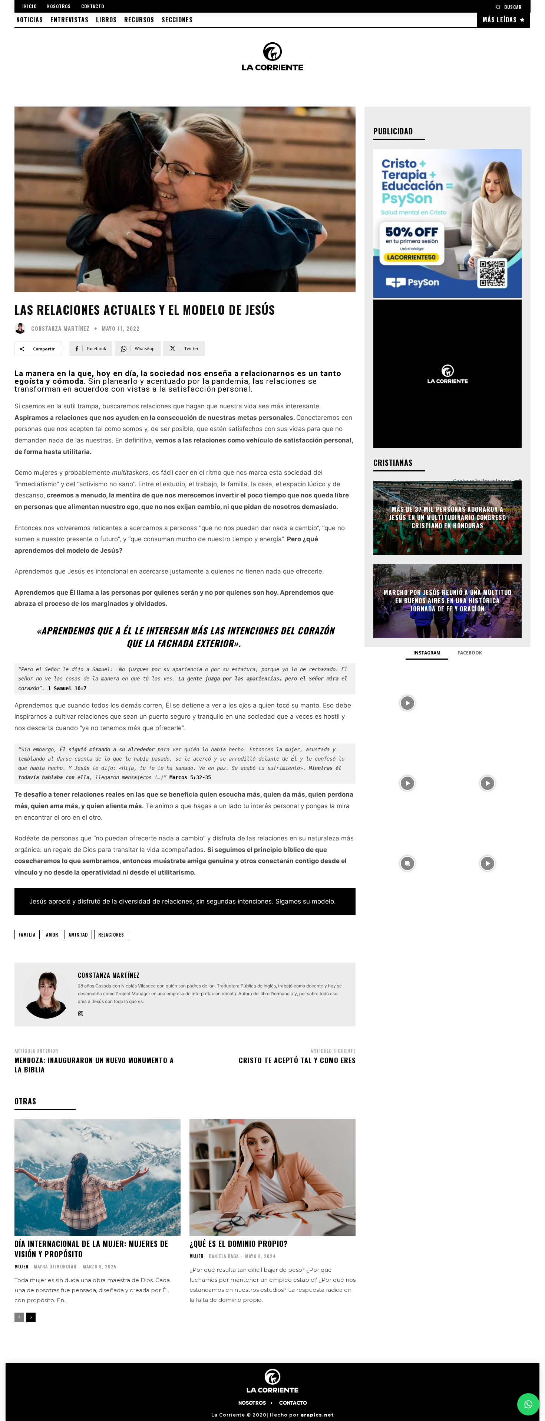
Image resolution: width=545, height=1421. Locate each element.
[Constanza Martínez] (21, 328)
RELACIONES (111, 934)
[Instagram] (80, 1012)
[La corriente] (272, 56)
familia (27, 934)
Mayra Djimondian (55, 1266)
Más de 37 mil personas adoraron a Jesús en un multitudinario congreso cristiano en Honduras (447, 517)
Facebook (470, 653)
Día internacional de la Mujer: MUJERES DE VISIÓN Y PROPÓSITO (91, 1249)
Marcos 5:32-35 (190, 777)
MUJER (21, 1266)
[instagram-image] (407, 702)
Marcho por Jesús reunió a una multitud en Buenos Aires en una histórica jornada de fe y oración (448, 601)
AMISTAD (78, 934)
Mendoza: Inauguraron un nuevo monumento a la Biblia (94, 1064)
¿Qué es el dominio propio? (238, 1243)
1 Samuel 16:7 (67, 688)
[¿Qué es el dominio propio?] (272, 1177)
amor (52, 934)
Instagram (426, 653)
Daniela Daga (224, 1256)
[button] (509, 6)
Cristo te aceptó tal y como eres (297, 1060)
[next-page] (31, 1317)
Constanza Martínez (60, 328)
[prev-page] (19, 1317)
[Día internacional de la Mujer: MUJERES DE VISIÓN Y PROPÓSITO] (97, 1177)
